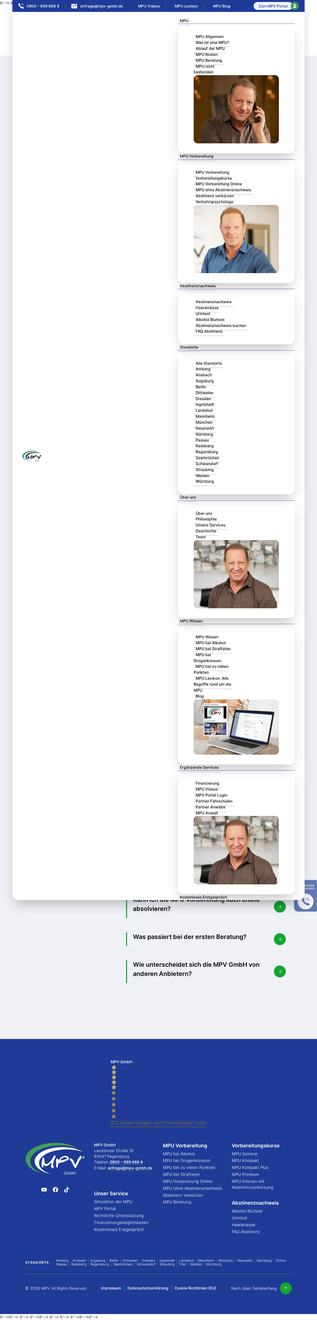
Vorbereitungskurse (214, 178)
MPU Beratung (209, 60)
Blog (200, 696)
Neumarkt (205, 428)
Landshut (204, 410)
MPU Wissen (191, 621)
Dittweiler (204, 392)
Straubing (205, 469)
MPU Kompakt (245, 1160)
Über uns (188, 497)
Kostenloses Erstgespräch (203, 897)
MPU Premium (245, 1174)
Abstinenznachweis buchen (221, 325)
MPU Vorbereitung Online (219, 184)
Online (281, 1260)
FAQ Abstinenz (209, 331)
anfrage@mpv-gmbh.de (130, 1168)
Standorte (189, 347)
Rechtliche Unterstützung (119, 1215)
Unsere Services (210, 525)
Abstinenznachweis (198, 286)
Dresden (203, 398)
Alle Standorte (209, 363)
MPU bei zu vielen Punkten (211, 669)
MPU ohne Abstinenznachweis (223, 190)
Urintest (203, 313)
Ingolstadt (205, 404)
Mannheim (205, 416)
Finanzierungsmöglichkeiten (121, 1222)
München (204, 422)
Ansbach (204, 375)
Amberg (203, 369)
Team (201, 537)
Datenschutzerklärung (148, 1288)
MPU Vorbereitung (196, 156)
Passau (202, 440)
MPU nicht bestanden (204, 69)
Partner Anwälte (210, 807)
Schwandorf (207, 463)
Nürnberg (204, 434)
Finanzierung (207, 783)
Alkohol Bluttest (210, 319)
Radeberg (205, 446)
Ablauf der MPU (210, 48)
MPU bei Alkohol (211, 643)
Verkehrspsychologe (214, 201)
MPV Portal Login (211, 795)
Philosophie (206, 519)
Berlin (201, 387)
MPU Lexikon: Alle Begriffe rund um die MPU (212, 684)
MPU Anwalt (207, 813)
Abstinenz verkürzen (215, 195)
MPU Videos (207, 789)
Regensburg (207, 452)
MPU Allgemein (210, 36)
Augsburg (205, 381)
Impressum (111, 1288)
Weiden (202, 475)
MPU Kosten (207, 54)
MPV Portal (105, 1208)
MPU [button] (184, 20)
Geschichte (206, 531)
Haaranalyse (207, 307)
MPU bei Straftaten (213, 648)
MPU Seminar (245, 1153)
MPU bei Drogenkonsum (207, 657)
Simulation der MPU (113, 1201)
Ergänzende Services (199, 767)
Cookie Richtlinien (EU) (195, 1288)
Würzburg (205, 481)
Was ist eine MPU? (212, 42)
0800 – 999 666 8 (126, 1162)
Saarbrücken (207, 457)
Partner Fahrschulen (214, 801)
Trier (182, 1264)
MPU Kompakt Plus (250, 1167)
